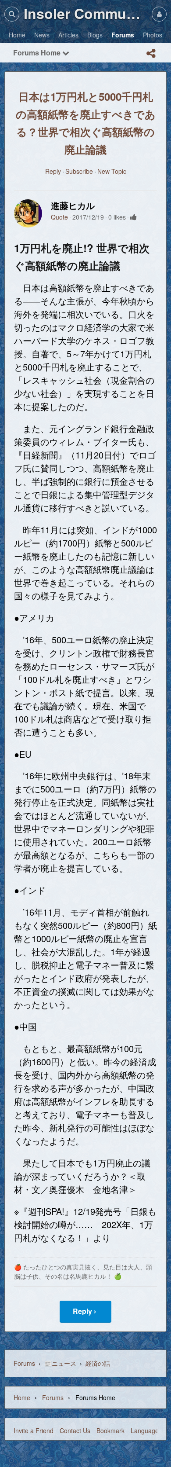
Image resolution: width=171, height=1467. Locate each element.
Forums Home (37, 53)
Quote (59, 217)
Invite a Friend (33, 1430)
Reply (53, 171)
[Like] (133, 217)
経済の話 (98, 1363)
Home (22, 1397)
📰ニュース (60, 1363)
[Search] (12, 14)
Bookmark (110, 1430)
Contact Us (75, 1430)
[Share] (151, 53)
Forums (24, 1363)
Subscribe (79, 171)
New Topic (111, 171)
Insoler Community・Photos (85, 13)
